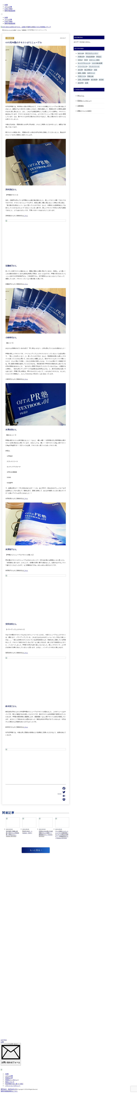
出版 (95, 70)
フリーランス (82, 66)
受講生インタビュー (84, 101)
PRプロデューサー (91, 53)
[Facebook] (64, 788)
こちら (26, 215)
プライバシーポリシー (12, 1086)
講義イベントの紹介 (84, 111)
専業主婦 (90, 76)
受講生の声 (9, 1078)
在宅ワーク (91, 73)
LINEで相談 (8, 9)
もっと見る (35, 850)
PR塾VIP (81, 56)
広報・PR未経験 (83, 79)
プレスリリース (94, 66)
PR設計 (98, 56)
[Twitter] (64, 792)
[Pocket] (64, 799)
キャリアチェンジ (84, 63)
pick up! (80, 53)
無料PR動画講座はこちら (9, 1091)
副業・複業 (81, 73)
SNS (85, 60)
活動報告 (80, 106)
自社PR (80, 83)
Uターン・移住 (94, 60)
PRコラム (80, 96)
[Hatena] (64, 796)
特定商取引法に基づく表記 (14, 1084)
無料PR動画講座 (9, 11)
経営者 (101, 79)
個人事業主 (88, 70)
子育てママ (81, 76)
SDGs (80, 60)
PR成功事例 (90, 56)
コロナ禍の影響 (97, 63)
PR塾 (6, 5)
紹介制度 (94, 79)
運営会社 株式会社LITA (9, 1089)
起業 (86, 83)
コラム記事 (8, 7)
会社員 (80, 70)
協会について (9, 1082)
